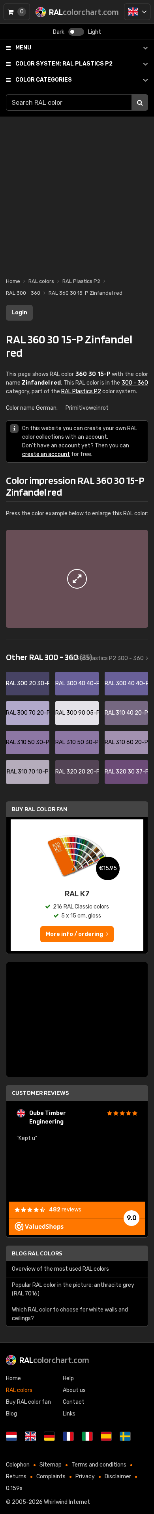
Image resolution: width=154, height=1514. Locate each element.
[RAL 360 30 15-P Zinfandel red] (77, 579)
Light (94, 32)
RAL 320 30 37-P (126, 771)
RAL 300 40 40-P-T (126, 683)
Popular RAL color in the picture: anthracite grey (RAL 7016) (73, 1289)
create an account (46, 454)
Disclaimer (118, 1476)
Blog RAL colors (37, 1253)
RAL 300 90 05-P (77, 713)
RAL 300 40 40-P (77, 683)
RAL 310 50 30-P (27, 742)
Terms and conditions (98, 1464)
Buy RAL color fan (40, 809)
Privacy (85, 1476)
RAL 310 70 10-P (28, 771)
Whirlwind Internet (67, 1502)
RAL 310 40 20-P (126, 713)
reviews (65, 1209)
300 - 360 (135, 382)
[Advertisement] (77, 193)
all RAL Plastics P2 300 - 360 (106, 658)
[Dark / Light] (76, 32)
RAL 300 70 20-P (27, 713)
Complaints (51, 1476)
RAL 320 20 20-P (77, 771)
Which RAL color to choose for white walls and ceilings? (70, 1314)
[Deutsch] (49, 1436)
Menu (23, 47)
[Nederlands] (11, 1436)
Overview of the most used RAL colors (60, 1269)
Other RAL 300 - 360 (49, 657)
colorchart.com (54, 1360)
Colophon (18, 1464)
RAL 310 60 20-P (126, 742)
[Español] (106, 1436)
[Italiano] (87, 1436)
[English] (137, 12)
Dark (58, 32)
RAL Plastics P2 (64, 63)
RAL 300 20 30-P (27, 683)
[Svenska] (125, 1436)
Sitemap (50, 1464)
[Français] (68, 1436)
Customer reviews (40, 1092)
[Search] (139, 102)
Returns (16, 1476)
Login (19, 312)
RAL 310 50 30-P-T (77, 742)
